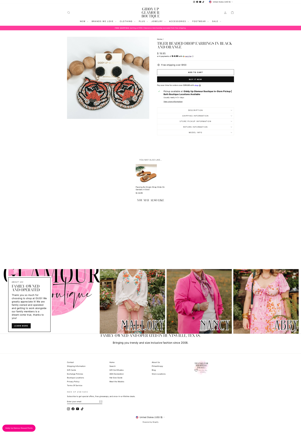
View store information (173, 102)
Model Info (195, 132)
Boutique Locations (75, 378)
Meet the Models (116, 381)
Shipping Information (76, 366)
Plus (142, 21)
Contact (70, 362)
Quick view (87, 244)
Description (195, 110)
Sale (215, 21)
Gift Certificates (116, 370)
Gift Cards (71, 370)
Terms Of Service (74, 385)
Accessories (178, 21)
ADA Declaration (116, 374)
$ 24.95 (139, 193)
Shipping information (195, 116)
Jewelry (157, 21)
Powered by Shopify (150, 422)
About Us (156, 362)
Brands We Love (103, 21)
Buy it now (195, 79)
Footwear (199, 21)
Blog (154, 370)
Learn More (21, 326)
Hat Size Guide (116, 378)
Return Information (195, 127)
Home (159, 39)
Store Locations (159, 374)
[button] (195, 56)
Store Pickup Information (195, 121)
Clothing (127, 21)
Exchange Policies (75, 374)
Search (112, 366)
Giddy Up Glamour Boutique (151, 12)
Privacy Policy (73, 381)
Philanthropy (157, 366)
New (83, 21)
